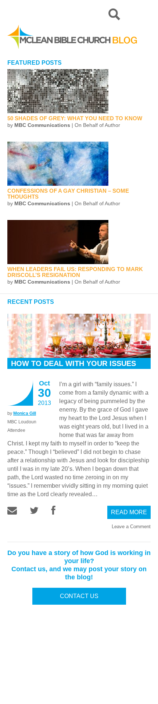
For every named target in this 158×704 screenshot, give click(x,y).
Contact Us (79, 596)
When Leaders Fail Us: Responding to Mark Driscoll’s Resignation (75, 272)
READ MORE (129, 512)
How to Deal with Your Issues (73, 363)
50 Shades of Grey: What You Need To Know (74, 118)
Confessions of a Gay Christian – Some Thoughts (68, 194)
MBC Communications (42, 125)
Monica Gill (24, 413)
